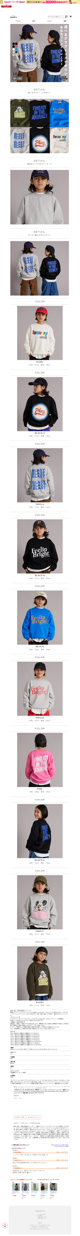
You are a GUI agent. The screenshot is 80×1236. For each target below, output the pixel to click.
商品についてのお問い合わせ (21, 1123)
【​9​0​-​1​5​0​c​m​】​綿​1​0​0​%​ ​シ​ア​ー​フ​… (16, 1193)
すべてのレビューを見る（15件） (61, 1144)
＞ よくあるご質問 (41, 1214)
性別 (33, 21)
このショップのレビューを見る (61, 1146)
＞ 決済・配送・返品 (41, 1216)
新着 (65, 21)
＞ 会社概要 (39, 1215)
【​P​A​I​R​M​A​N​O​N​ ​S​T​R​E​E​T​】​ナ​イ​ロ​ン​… (53, 1193)
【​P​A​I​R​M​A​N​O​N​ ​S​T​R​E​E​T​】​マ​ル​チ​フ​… (44, 1193)
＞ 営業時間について (41, 1218)
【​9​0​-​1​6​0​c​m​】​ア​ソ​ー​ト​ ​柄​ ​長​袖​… (25, 1193)
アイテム (18, 21)
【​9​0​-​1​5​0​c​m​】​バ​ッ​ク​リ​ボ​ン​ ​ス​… (34, 1193)
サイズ (49, 21)
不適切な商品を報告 (35, 1123)
